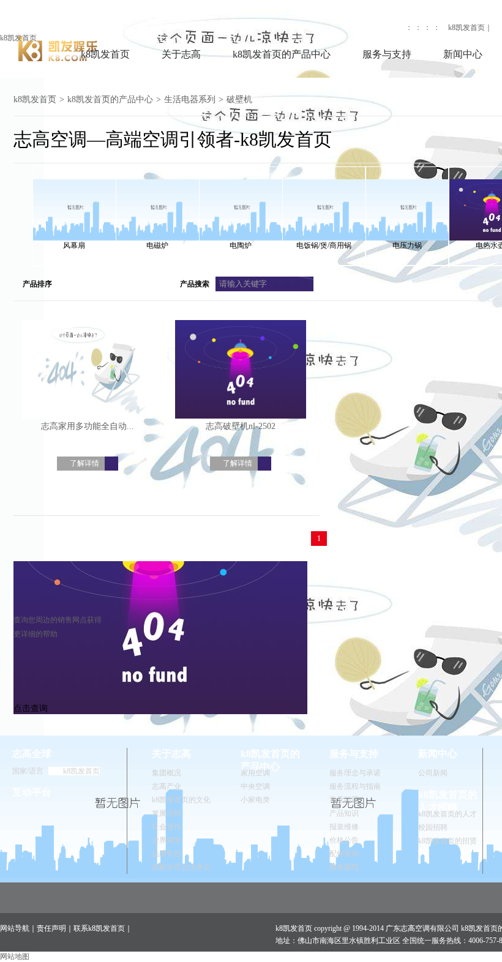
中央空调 (255, 786)
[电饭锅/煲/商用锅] (324, 203)
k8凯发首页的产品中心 (282, 54)
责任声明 (51, 928)
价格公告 (344, 840)
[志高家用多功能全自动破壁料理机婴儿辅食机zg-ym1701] (87, 370)
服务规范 (344, 867)
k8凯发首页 (18, 38)
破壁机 (239, 99)
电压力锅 (407, 245)
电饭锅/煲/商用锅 (323, 245)
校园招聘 (433, 827)
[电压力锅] (407, 203)
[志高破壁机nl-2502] (240, 370)
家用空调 (255, 773)
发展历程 (166, 813)
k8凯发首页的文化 (181, 800)
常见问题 (344, 800)
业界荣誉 (166, 840)
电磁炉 (157, 245)
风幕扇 (74, 245)
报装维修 (344, 826)
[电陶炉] (241, 203)
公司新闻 (433, 773)
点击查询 (30, 708)
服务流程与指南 (355, 786)
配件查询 (344, 853)
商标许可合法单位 (181, 867)
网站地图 (14, 956)
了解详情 (84, 463)
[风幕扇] (74, 203)
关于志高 (181, 54)
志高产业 (166, 786)
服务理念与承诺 (355, 773)
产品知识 (344, 813)
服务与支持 (386, 54)
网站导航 (14, 928)
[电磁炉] (157, 203)
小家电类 (255, 800)
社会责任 (166, 826)
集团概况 (166, 773)
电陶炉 (241, 245)
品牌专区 (166, 853)
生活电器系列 (189, 99)
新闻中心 (462, 54)
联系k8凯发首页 (99, 928)
